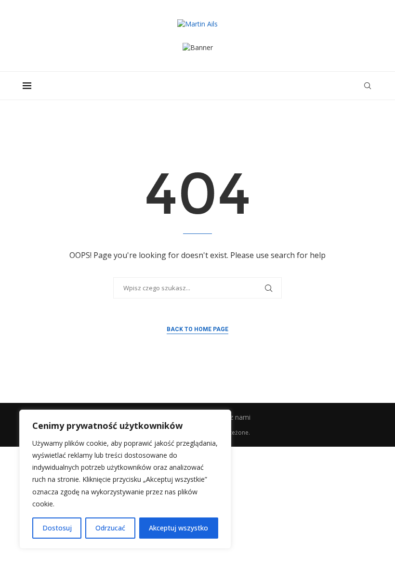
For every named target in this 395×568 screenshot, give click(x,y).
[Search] (367, 86)
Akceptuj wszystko (178, 527)
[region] (125, 479)
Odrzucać (110, 527)
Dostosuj (57, 527)
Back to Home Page (197, 329)
